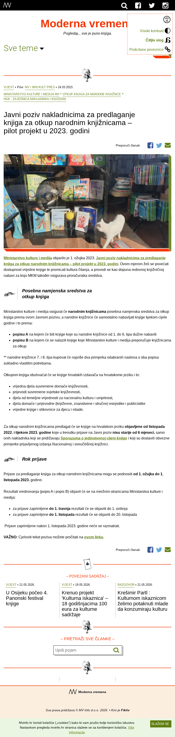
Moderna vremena (87, 24)
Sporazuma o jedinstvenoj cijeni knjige (94, 438)
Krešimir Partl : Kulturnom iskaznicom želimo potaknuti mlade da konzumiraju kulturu (143, 601)
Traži (116, 650)
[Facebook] (138, 5)
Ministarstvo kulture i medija (28, 258)
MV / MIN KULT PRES (40, 87)
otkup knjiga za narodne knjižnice (92, 94)
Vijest (9, 87)
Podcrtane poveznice (146, 49)
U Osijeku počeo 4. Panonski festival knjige (27, 598)
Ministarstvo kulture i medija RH (31, 94)
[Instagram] (165, 5)
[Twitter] (151, 5)
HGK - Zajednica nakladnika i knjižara (35, 99)
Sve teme (22, 48)
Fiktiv (125, 710)
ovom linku (93, 537)
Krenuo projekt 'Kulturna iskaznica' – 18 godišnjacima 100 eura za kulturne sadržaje (85, 604)
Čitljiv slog (155, 40)
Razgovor (126, 584)
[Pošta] (168, 144)
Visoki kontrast (152, 31)
